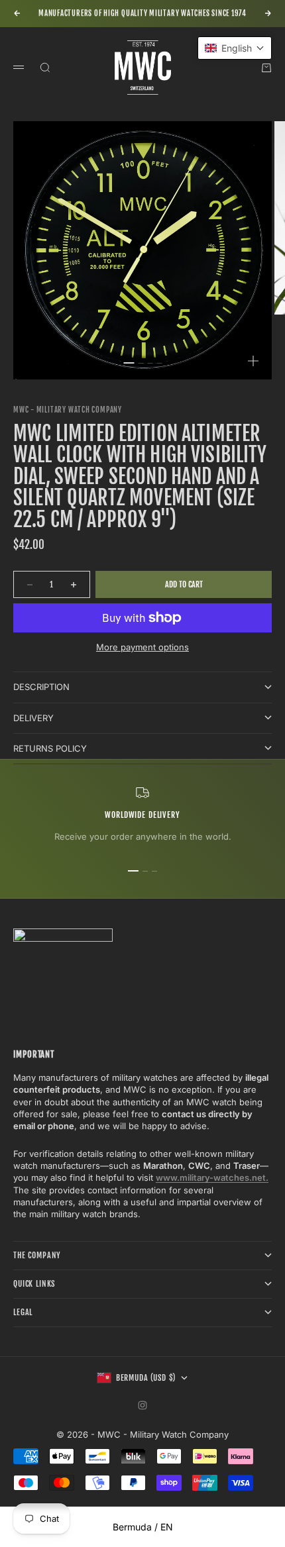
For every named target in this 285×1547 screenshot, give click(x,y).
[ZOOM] (253, 361)
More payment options (142, 647)
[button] (234, 48)
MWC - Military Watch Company (67, 410)
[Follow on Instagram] (142, 1405)
